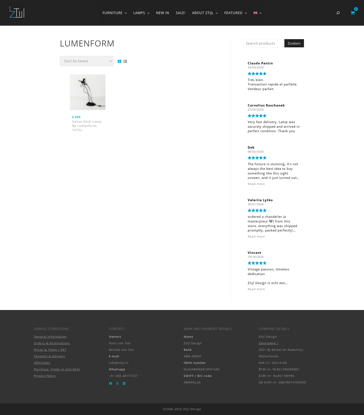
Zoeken (294, 43)
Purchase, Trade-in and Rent (57, 369)
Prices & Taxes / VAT (50, 350)
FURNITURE (113, 13)
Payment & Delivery (49, 356)
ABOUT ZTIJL (203, 13)
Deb (251, 147)
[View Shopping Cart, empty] (352, 13)
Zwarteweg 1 (269, 343)
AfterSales (42, 363)
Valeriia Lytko (260, 200)
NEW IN (162, 13)
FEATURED (233, 13)
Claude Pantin (260, 63)
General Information (50, 337)
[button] (125, 13)
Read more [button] (256, 184)
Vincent (255, 252)
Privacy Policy (45, 376)
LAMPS (139, 13)
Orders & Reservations (52, 343)
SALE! (180, 13)
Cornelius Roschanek (266, 105)
